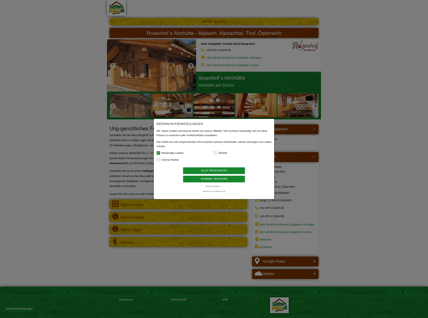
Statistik (223, 153)
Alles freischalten (214, 170)
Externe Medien (170, 160)
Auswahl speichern (214, 179)
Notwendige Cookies (173, 153)
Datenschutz (220, 191)
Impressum (207, 191)
